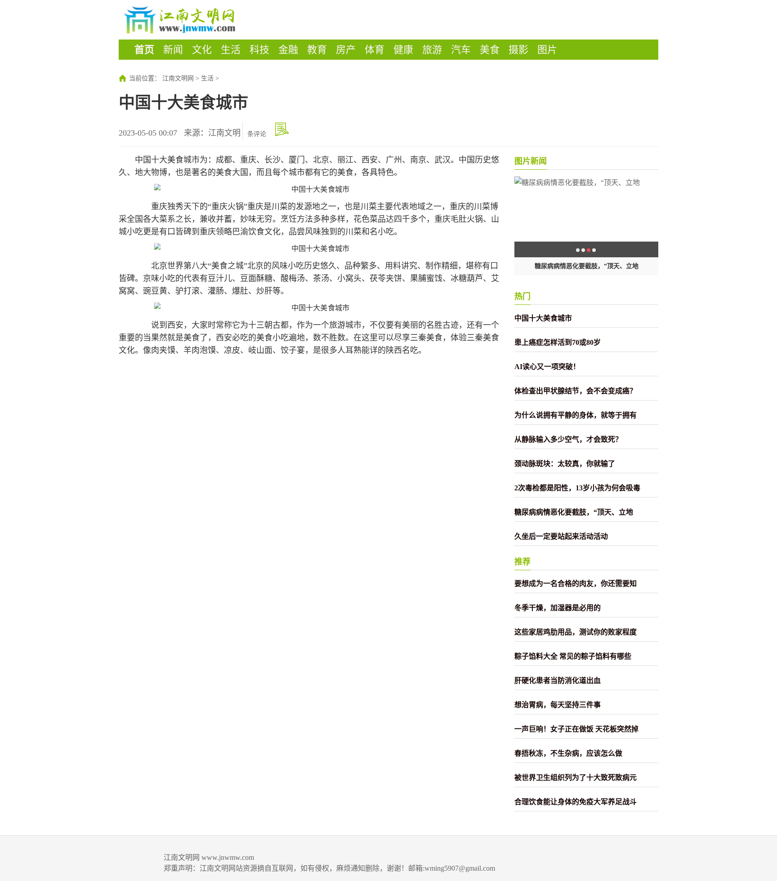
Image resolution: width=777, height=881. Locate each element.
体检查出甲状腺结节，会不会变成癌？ (575, 391)
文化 (202, 49)
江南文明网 (178, 78)
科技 (259, 49)
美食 (490, 49)
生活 (231, 49)
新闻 (173, 49)
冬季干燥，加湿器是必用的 (557, 608)
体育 (374, 49)
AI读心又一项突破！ (547, 366)
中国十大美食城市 (543, 318)
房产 (346, 49)
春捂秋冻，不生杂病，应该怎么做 (568, 753)
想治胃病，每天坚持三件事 (557, 705)
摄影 (518, 49)
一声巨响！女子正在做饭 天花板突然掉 (576, 729)
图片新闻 (530, 161)
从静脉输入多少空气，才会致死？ (568, 439)
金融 (288, 49)
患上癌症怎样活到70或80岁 (557, 342)
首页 (144, 49)
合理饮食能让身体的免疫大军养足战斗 (575, 802)
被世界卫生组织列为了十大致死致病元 (575, 777)
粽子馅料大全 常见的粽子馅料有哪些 (572, 656)
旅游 (432, 49)
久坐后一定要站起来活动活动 (561, 536)
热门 (522, 296)
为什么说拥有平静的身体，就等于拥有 (575, 415)
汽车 (461, 49)
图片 (547, 49)
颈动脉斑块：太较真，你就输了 (564, 463)
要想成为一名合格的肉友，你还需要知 (575, 583)
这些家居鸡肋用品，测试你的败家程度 (575, 632)
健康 (403, 49)
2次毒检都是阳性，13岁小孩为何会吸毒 (577, 488)
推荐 (522, 561)
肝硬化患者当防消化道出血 (557, 680)
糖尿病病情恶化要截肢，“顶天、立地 (587, 266)
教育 (317, 49)
